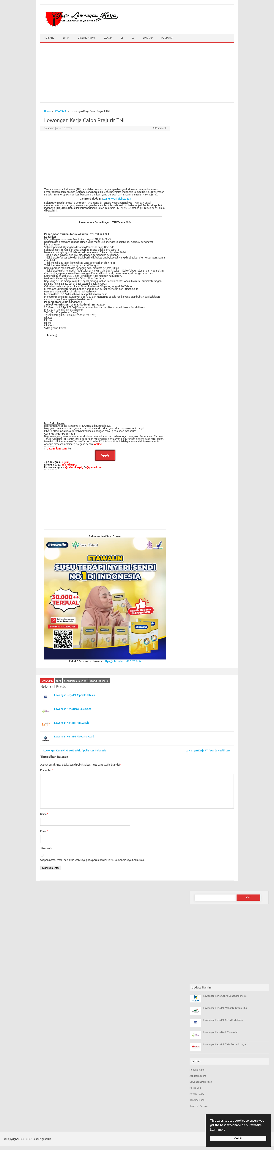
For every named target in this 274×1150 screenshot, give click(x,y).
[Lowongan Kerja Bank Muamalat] (45, 716)
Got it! (238, 1138)
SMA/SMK (148, 38)
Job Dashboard (198, 1075)
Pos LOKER (167, 38)
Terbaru (49, 38)
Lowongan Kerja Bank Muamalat (72, 708)
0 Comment (159, 128)
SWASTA (108, 38)
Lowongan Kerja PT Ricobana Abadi (74, 736)
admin (51, 128)
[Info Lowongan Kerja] (80, 27)
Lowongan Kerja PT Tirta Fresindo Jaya (224, 1044)
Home (47, 111)
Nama (44, 814)
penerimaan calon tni (75, 680)
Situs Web (46, 848)
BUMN (66, 38)
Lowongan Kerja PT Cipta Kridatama (74, 695)
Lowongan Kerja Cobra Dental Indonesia (225, 995)
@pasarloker (94, 467)
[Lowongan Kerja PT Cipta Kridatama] (45, 702)
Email (44, 831)
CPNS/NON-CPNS (86, 38)
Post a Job (195, 1087)
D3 (133, 38)
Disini (65, 461)
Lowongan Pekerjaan (201, 1081)
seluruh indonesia (99, 680)
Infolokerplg (69, 464)
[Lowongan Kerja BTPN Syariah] (45, 730)
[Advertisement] (137, 73)
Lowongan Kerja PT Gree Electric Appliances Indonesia (73, 750)
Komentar (46, 770)
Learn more (217, 1129)
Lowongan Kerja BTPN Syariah (71, 722)
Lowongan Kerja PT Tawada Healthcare (210, 750)
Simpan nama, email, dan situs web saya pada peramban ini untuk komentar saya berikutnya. (92, 859)
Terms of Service (199, 1106)
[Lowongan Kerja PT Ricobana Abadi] (45, 744)
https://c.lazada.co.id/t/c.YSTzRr (122, 661)
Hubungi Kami (197, 1069)
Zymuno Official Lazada (117, 198)
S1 (122, 38)
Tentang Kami (197, 1100)
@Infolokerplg (74, 467)
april (58, 680)
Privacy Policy (197, 1094)
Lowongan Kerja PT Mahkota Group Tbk (225, 1008)
